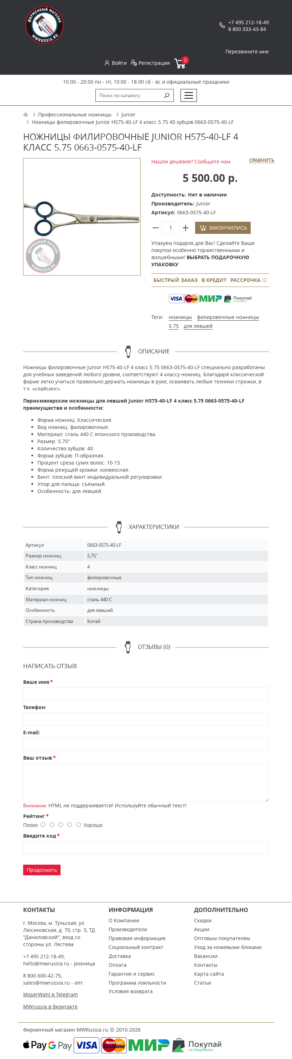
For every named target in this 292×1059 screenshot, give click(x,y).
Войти (119, 62)
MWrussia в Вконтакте (50, 1006)
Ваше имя (36, 681)
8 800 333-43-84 (247, 29)
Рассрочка (246, 280)
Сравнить (261, 160)
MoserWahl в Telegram (50, 994)
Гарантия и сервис (132, 973)
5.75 (174, 326)
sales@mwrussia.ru (46, 982)
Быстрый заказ (175, 280)
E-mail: (31, 732)
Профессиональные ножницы (74, 114)
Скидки (203, 920)
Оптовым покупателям (222, 938)
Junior (128, 114)
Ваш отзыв (37, 757)
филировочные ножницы (228, 317)
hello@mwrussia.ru (46, 963)
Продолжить (42, 869)
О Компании (124, 920)
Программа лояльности (137, 982)
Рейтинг (34, 816)
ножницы (180, 317)
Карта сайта (209, 973)
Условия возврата (131, 991)
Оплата (118, 964)
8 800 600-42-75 (42, 975)
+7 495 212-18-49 (248, 22)
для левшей (198, 326)
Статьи (202, 982)
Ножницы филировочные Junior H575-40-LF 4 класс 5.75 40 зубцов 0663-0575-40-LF (133, 122)
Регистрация (154, 62)
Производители (128, 929)
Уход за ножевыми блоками (228, 947)
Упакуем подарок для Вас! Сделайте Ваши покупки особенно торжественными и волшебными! (203, 254)
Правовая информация (137, 938)
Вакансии (206, 956)
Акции (201, 929)
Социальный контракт (136, 947)
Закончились (228, 227)
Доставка (120, 956)
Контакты (206, 964)
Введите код (39, 835)
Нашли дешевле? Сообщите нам (190, 161)
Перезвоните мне (247, 51)
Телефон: (34, 707)
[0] (180, 67)
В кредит (214, 280)
